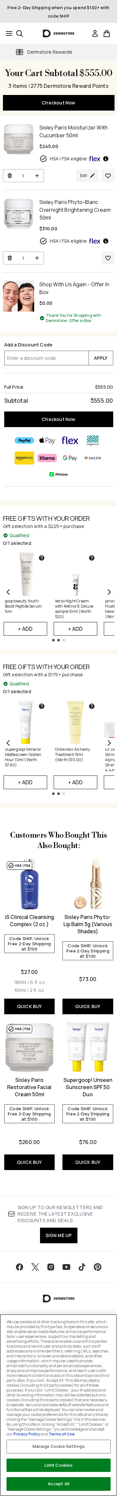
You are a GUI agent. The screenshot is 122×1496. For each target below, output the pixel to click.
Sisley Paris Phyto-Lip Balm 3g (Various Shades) (87, 924)
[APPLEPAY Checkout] (47, 440)
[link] (95, 33)
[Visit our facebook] (19, 1267)
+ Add (25, 628)
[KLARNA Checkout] (47, 458)
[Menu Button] (7, 33)
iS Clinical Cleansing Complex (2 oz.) (29, 920)
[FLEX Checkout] (70, 440)
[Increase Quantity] (37, 175)
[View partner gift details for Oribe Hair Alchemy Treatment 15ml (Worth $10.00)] (92, 706)
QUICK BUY (29, 1006)
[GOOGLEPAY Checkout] (70, 458)
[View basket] (107, 33)
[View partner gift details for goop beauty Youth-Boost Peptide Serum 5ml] (42, 558)
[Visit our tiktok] (82, 1267)
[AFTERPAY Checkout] (58, 474)
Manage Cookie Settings (59, 1446)
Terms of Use (61, 1434)
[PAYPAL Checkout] (24, 440)
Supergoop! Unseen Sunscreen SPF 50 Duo (87, 1087)
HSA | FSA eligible (68, 158)
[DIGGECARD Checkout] (93, 440)
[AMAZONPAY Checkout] (24, 458)
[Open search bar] (19, 33)
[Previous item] (8, 592)
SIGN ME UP (59, 1235)
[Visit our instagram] (51, 1267)
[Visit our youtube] (66, 1267)
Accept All (58, 1484)
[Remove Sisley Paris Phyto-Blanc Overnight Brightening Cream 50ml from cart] (9, 257)
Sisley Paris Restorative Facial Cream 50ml (29, 1087)
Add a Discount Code (28, 345)
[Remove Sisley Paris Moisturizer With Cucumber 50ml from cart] (9, 175)
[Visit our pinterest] (97, 1267)
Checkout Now (58, 103)
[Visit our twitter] (35, 1267)
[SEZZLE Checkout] (93, 458)
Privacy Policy (26, 1434)
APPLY (101, 358)
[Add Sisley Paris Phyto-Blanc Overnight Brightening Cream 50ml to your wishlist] (108, 257)
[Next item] (109, 592)
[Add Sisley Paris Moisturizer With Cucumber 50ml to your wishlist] (108, 175)
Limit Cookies (59, 1465)
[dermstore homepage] (59, 33)
